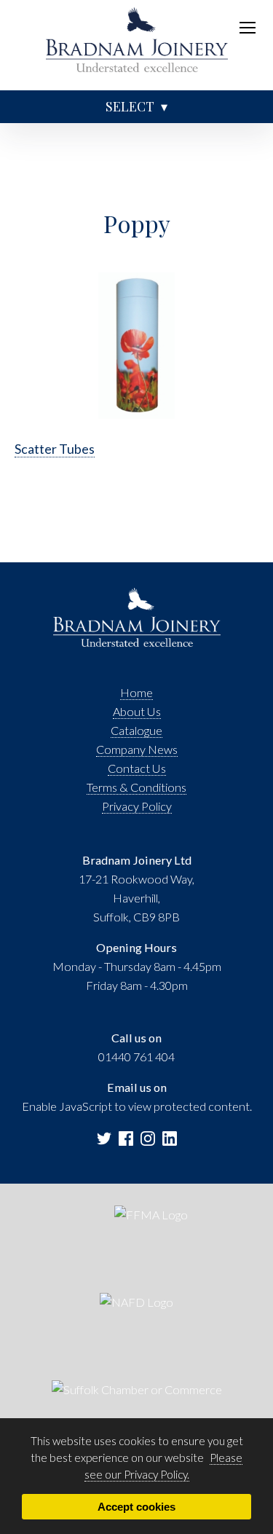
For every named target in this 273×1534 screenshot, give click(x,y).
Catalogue (136, 730)
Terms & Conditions (136, 787)
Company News (137, 749)
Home (136, 692)
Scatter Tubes (55, 449)
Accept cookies (136, 1506)
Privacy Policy (137, 806)
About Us (137, 711)
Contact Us (137, 768)
